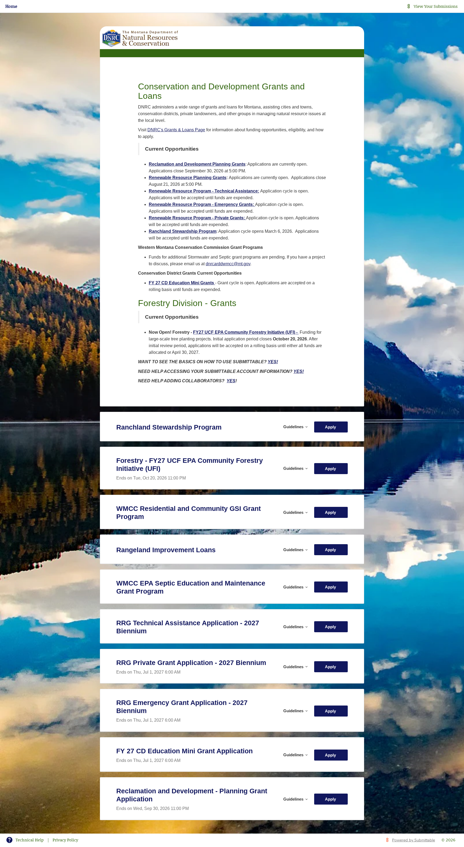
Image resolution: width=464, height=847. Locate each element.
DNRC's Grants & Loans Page (176, 130)
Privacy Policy (65, 840)
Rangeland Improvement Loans (166, 550)
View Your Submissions (436, 6)
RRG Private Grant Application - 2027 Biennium (191, 662)
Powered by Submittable (413, 840)
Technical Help (30, 840)
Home (11, 6)
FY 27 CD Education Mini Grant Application (184, 751)
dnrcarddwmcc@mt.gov (228, 263)
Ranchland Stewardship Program (169, 427)
